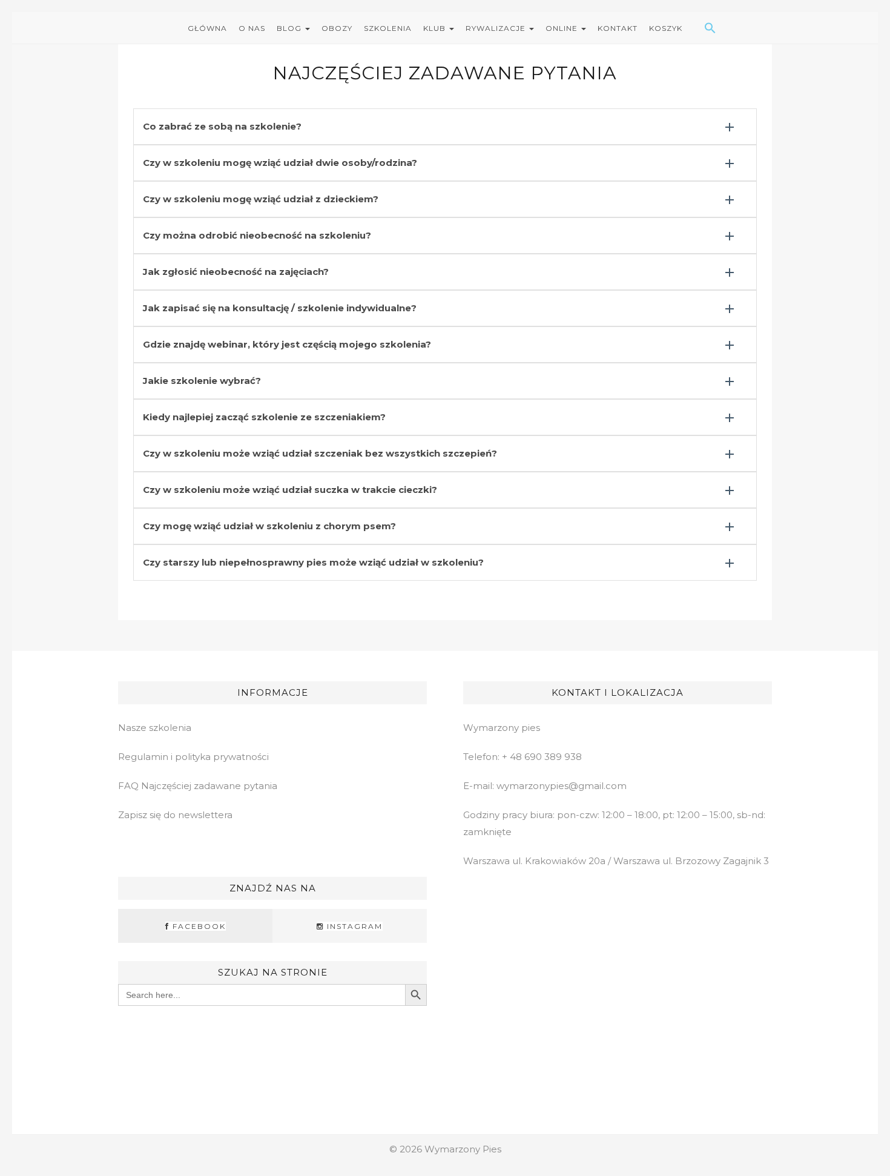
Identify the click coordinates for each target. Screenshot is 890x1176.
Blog (290, 28)
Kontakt (618, 28)
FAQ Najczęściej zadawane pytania (197, 785)
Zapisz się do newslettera (175, 815)
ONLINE (563, 28)
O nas (252, 28)
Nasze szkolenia (154, 727)
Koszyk (665, 28)
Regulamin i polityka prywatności (193, 756)
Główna (207, 28)
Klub (435, 28)
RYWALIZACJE (497, 28)
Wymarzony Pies (462, 1149)
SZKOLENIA (388, 28)
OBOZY (336, 28)
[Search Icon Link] (695, 28)
